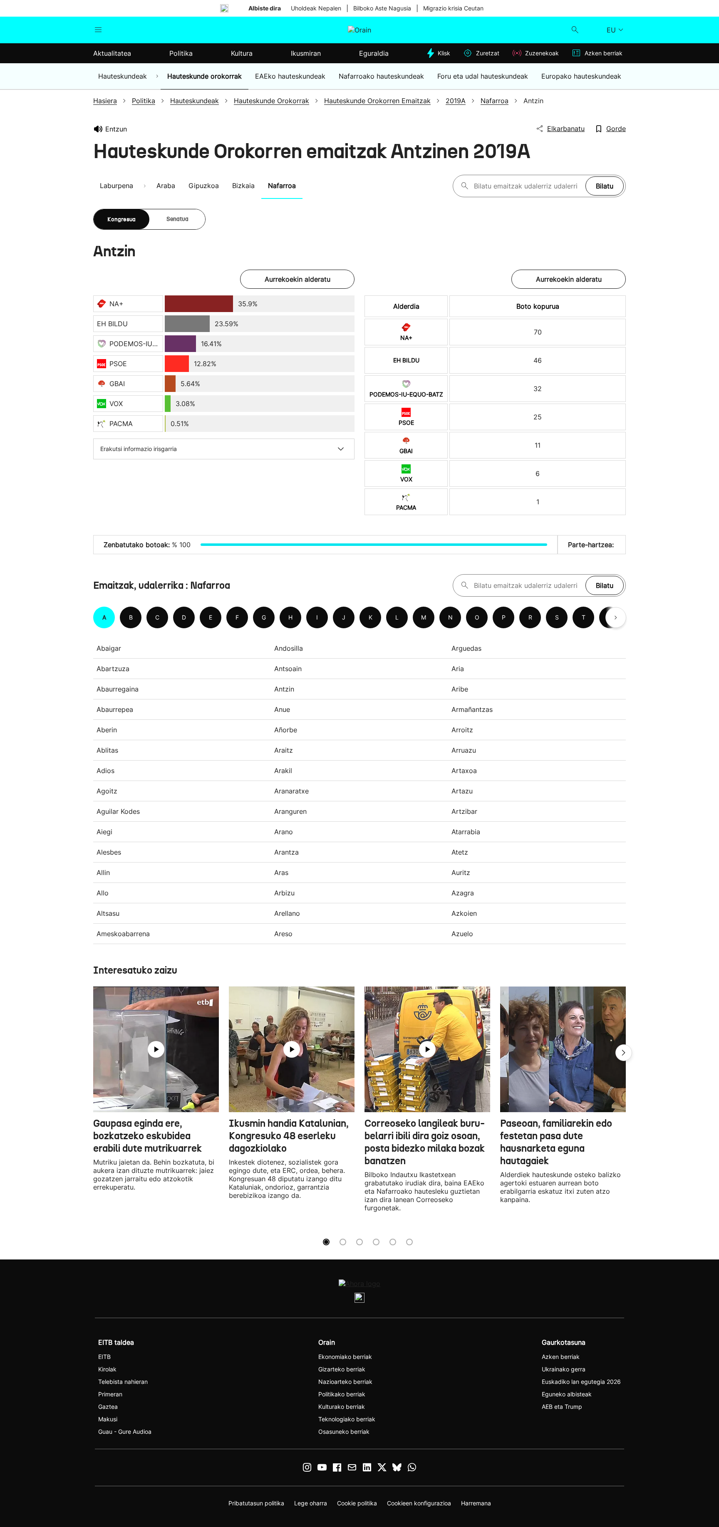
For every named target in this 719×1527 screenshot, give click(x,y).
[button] (623, 1052)
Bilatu (604, 186)
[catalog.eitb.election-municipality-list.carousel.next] (615, 617)
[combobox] (527, 186)
